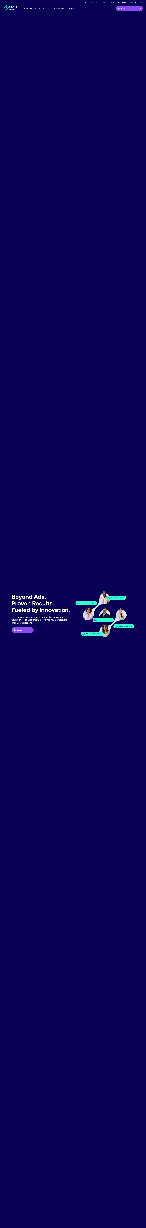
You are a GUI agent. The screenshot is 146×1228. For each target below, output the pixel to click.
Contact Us (132, 2)
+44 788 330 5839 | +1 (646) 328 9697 (100, 2)
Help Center (121, 2)
